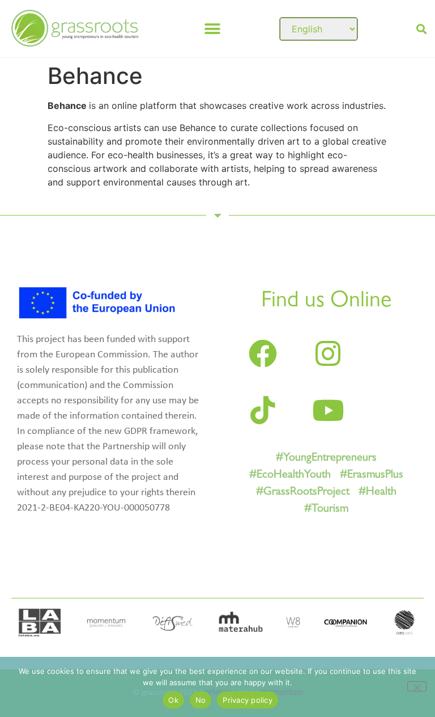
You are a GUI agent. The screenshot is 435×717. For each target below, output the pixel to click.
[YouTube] (328, 410)
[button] (212, 28)
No (200, 700)
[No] (417, 686)
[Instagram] (328, 353)
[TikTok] (262, 410)
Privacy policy (247, 700)
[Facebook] (262, 353)
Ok (173, 700)
